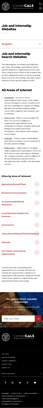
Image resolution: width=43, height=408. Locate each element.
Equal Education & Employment (13, 396)
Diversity (6, 242)
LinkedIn (8, 138)
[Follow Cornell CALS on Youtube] (35, 382)
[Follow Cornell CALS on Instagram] (12, 382)
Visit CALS (5, 354)
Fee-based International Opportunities (14, 252)
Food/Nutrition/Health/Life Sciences (15, 214)
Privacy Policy (16, 393)
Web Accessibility (30, 393)
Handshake (9, 97)
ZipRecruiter (9, 148)
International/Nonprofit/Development (20, 233)
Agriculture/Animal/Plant (14, 184)
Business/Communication (14, 193)
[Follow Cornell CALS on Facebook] (5, 382)
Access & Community (9, 361)
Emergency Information (10, 404)
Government (8, 225)
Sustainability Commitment (12, 401)
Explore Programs (8, 357)
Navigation (7, 44)
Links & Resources (8, 373)
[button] (40, 8)
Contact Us (6, 367)
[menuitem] (40, 4)
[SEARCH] (40, 4)
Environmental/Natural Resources (13, 203)
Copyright (5, 393)
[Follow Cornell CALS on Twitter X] (27, 382)
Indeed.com (9, 118)
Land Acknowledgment (10, 398)
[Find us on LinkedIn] (20, 382)
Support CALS (6, 364)
